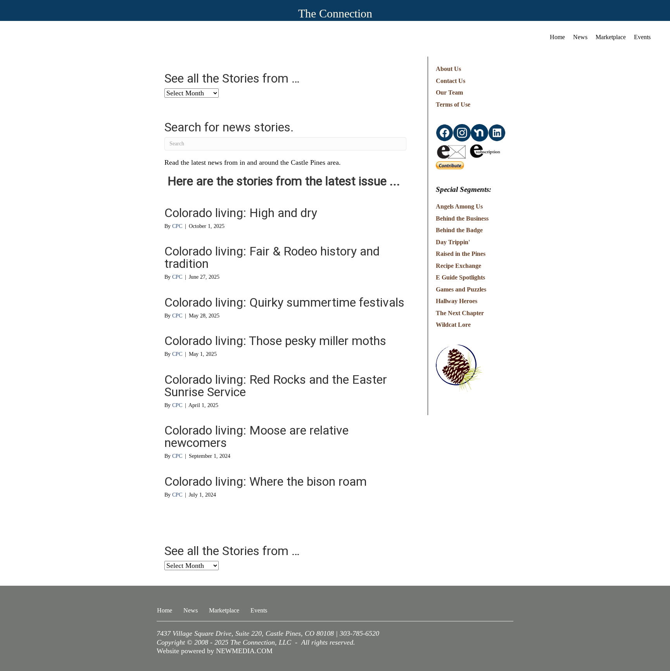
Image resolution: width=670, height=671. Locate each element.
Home (557, 37)
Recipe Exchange (458, 265)
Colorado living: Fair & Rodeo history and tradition (272, 257)
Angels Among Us (459, 206)
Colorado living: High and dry (240, 212)
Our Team (449, 92)
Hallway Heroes (456, 301)
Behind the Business (462, 218)
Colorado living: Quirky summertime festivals (284, 302)
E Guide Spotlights (460, 277)
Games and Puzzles (461, 289)
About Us (448, 69)
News (580, 37)
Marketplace (611, 37)
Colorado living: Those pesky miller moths (275, 340)
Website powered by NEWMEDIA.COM (215, 651)
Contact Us (450, 81)
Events (642, 37)
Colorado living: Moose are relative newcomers (256, 436)
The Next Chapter (460, 313)
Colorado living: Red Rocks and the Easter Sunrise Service (275, 385)
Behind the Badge (459, 230)
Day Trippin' (453, 242)
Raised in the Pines (460, 253)
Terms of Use (453, 104)
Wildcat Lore (453, 324)
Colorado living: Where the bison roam (265, 481)
